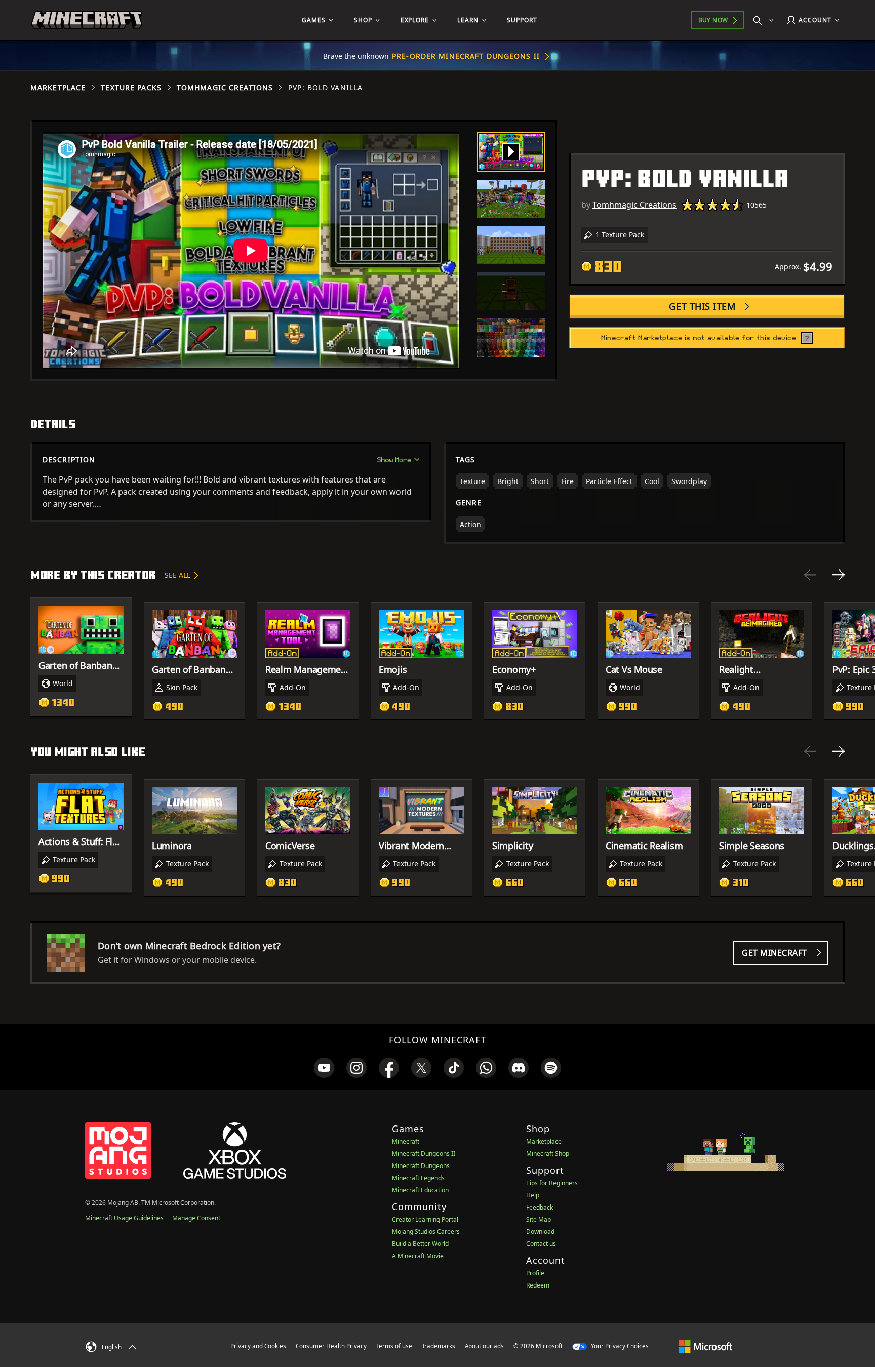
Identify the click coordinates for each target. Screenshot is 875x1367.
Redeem (537, 1285)
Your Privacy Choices (619, 1346)
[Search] (765, 20)
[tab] (511, 152)
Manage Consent (196, 1218)
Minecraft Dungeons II (423, 1153)
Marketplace (58, 87)
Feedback (539, 1207)
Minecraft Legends (418, 1178)
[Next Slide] (838, 575)
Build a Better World (420, 1243)
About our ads (484, 1346)
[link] (324, 1068)
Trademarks (438, 1346)
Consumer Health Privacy (331, 1346)
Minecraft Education (420, 1190)
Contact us (541, 1243)
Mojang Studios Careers (426, 1231)
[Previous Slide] (810, 575)
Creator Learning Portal (425, 1219)
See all (177, 575)
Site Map (538, 1219)
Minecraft (405, 1141)
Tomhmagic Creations (225, 87)
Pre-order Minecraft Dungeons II (466, 56)
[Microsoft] (705, 1345)
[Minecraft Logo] (86, 20)
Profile (535, 1273)
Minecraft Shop (547, 1153)
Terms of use (394, 1346)
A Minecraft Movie (418, 1256)
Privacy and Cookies (258, 1346)
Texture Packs (131, 87)
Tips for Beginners (552, 1183)
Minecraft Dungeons (421, 1165)
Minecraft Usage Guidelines (124, 1218)
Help (532, 1195)
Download (540, 1231)
